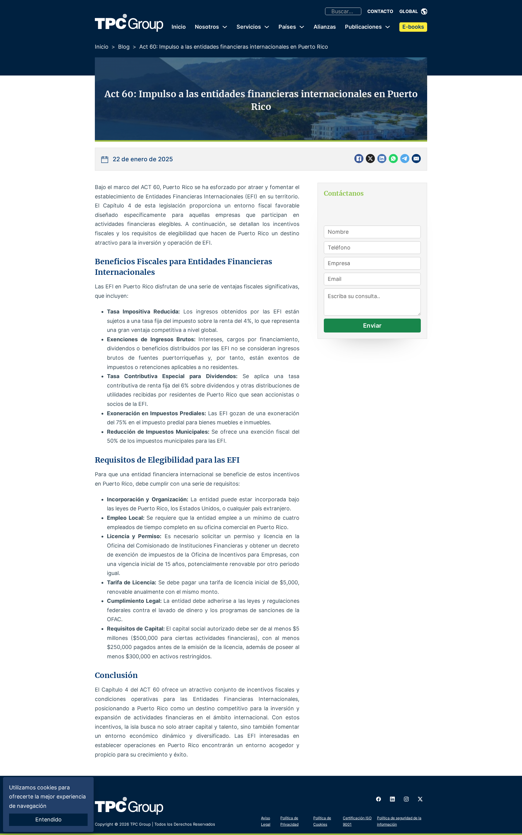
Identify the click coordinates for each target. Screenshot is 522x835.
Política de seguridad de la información (399, 821)
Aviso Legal (265, 821)
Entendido (48, 819)
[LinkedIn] (381, 158)
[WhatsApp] (393, 158)
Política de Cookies (322, 821)
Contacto (380, 11)
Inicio (179, 27)
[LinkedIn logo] (392, 799)
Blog (124, 46)
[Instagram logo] (406, 799)
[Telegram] (404, 158)
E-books (413, 27)
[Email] (416, 158)
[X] (370, 158)
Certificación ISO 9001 (357, 821)
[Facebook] (358, 158)
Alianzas (325, 27)
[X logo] (420, 799)
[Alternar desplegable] (424, 11)
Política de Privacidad (289, 821)
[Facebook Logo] (378, 799)
